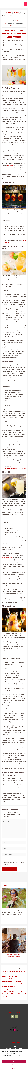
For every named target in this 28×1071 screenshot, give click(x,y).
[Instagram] (16, 1016)
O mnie (4, 885)
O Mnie (14, 1046)
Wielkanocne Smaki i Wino (9, 986)
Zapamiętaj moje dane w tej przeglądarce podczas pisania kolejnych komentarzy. (13, 862)
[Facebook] (12, 1016)
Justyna (16, 20)
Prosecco (10, 165)
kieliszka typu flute (7, 557)
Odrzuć (14, 1068)
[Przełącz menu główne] (25, 4)
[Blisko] (26, 1050)
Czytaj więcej (16, 1057)
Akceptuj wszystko (14, 1061)
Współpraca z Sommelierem (14, 1048)
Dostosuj (14, 1064)
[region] (14, 1060)
